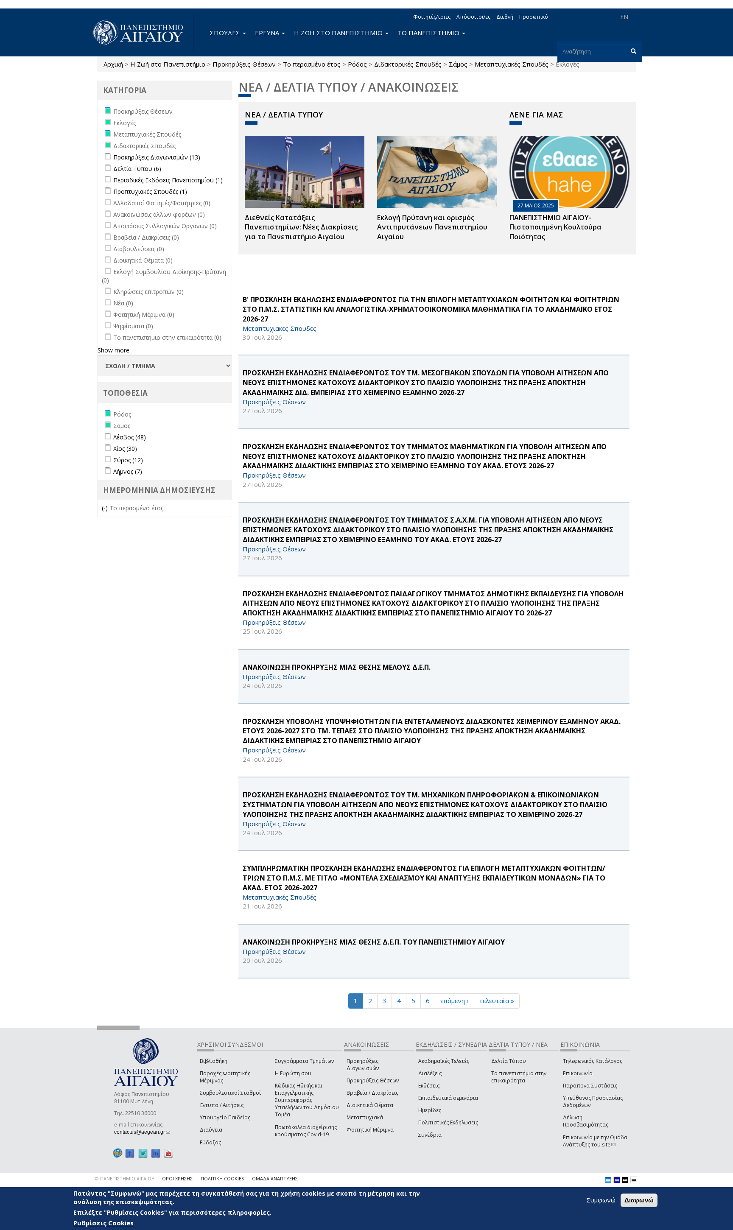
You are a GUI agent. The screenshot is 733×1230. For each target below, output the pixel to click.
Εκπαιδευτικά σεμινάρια (448, 1097)
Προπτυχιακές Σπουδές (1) (150, 191)
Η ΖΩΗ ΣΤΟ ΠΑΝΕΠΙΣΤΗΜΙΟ (339, 32)
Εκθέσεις (428, 1085)
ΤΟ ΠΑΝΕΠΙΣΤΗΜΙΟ (429, 32)
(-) (105, 508)
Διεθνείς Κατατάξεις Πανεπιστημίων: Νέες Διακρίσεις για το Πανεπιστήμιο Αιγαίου (301, 227)
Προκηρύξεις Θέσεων (244, 64)
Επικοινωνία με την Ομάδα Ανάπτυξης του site (595, 1141)
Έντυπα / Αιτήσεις (221, 1105)
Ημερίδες (429, 1110)
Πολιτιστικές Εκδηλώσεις (448, 1122)
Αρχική (113, 64)
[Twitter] (143, 1153)
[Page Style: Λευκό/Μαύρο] (625, 1180)
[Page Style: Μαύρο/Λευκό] (633, 1180)
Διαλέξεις (430, 1073)
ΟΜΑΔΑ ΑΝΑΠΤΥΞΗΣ (275, 1178)
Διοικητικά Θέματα (370, 1105)
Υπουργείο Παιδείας (225, 1117)
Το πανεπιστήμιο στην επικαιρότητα (518, 1077)
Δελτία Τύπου (508, 1061)
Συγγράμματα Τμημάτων (304, 1061)
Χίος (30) (125, 448)
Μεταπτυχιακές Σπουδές (511, 64)
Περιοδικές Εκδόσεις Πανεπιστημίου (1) (168, 180)
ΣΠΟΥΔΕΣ (226, 32)
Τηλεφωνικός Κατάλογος (592, 1061)
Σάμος (458, 64)
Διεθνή (504, 16)
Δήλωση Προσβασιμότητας (585, 1121)
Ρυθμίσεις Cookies (103, 1223)
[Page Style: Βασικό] (608, 1180)
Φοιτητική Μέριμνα (370, 1129)
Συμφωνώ (600, 1200)
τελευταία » (496, 1000)
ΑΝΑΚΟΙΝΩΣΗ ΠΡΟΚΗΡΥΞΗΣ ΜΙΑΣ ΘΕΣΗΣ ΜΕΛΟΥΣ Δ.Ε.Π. (337, 667)
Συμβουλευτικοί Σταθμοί (230, 1092)
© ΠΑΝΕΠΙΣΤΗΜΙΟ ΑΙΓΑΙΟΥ (124, 1178)
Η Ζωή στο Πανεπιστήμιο (167, 64)
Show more (113, 350)
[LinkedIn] (155, 1153)
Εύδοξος (210, 1142)
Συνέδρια (430, 1134)
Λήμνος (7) (127, 471)
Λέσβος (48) (129, 437)
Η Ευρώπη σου (293, 1073)
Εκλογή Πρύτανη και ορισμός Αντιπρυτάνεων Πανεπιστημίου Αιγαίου (432, 227)
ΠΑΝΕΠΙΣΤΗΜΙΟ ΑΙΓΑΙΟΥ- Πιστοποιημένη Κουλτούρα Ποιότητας (555, 227)
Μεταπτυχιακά (365, 1117)
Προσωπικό (533, 16)
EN (624, 17)
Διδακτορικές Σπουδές (408, 64)
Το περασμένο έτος (312, 64)
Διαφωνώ (639, 1200)
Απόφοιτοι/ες (473, 16)
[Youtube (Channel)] (168, 1153)
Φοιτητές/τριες (431, 16)
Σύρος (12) (128, 460)
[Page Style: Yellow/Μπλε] (616, 1180)
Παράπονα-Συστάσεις (590, 1085)
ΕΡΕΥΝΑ (268, 32)
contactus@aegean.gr (142, 1132)
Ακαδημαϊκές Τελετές (443, 1061)
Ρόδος (357, 64)
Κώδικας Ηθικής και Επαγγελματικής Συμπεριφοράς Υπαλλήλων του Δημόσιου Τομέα (307, 1100)
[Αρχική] (142, 32)
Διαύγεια (211, 1129)
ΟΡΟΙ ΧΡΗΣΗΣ (177, 1178)
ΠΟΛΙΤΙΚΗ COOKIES (222, 1178)
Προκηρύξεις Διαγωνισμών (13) (156, 157)
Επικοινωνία (578, 1073)
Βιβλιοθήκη (213, 1061)
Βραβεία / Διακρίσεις (372, 1092)
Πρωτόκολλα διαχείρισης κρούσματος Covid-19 (306, 1131)
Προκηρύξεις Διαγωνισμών (363, 1064)
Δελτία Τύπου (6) (137, 169)
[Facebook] (129, 1153)
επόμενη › (454, 1000)
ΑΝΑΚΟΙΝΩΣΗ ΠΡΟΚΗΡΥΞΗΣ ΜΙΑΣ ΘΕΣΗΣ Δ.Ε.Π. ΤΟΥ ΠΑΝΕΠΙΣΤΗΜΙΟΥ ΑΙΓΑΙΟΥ (374, 942)
